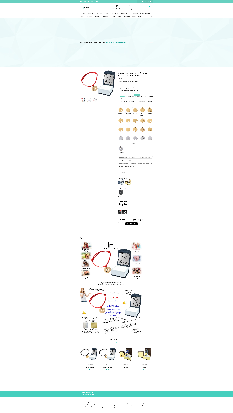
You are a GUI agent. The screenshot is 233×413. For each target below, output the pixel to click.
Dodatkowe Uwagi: (121, 172)
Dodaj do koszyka (131, 223)
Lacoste (97, 16)
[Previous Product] (150, 42)
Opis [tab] (81, 232)
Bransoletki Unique (133, 13)
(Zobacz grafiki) (128, 154)
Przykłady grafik (129, 405)
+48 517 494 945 (142, 405)
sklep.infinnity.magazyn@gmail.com (145, 403)
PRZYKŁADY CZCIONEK (123, 96)
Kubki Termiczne (89, 16)
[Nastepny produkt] (152, 42)
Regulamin (104, 403)
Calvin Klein (113, 16)
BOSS (119, 16)
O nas (85, 1)
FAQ (102, 407)
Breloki (107, 13)
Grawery (139, 16)
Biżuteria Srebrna (115, 13)
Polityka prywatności (105, 405)
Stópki (104, 42)
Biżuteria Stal (124, 13)
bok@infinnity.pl (87, 9)
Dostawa (115, 405)
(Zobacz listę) (132, 166)
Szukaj (130, 9)
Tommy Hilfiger (105, 16)
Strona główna (82, 42)
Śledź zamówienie (117, 407)
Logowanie (141, 1)
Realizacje (90, 1)
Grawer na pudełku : (125, 154)
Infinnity (128, 403)
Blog (145, 16)
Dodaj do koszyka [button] (89, 383)
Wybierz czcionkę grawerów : (126, 166)
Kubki (82, 16)
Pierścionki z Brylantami (145, 13)
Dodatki (133, 16)
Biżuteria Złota (91, 13)
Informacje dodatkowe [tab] (91, 232)
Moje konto (149, 1)
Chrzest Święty (127, 16)
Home (81, 1)
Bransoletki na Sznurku (97, 42)
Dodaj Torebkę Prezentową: (123, 188)
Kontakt (96, 1)
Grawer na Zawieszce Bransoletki (124, 160)
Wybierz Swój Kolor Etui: (122, 178)
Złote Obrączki (100, 13)
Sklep (84, 13)
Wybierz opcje (126, 383)
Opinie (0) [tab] (102, 232)
